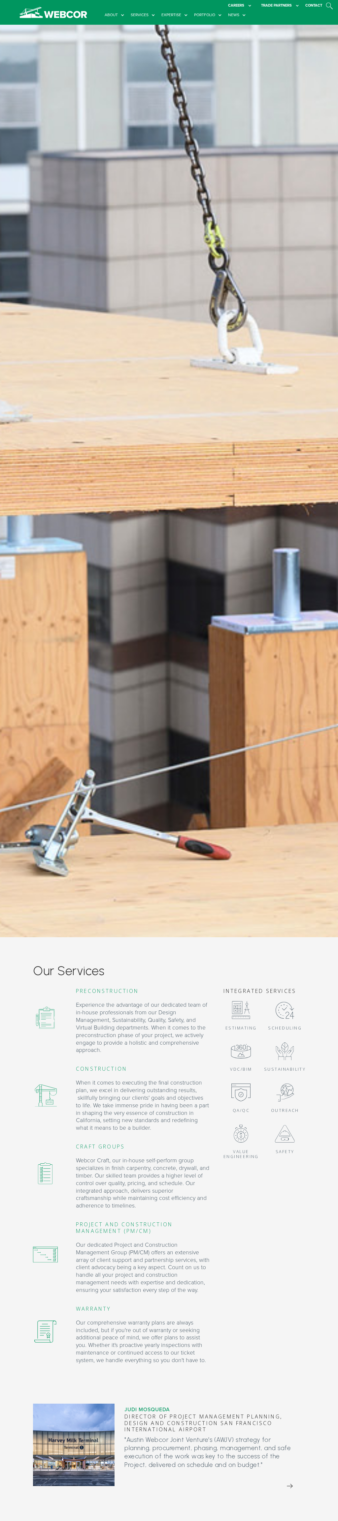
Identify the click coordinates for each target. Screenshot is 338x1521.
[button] (116, 15)
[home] (53, 12)
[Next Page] (290, 1486)
